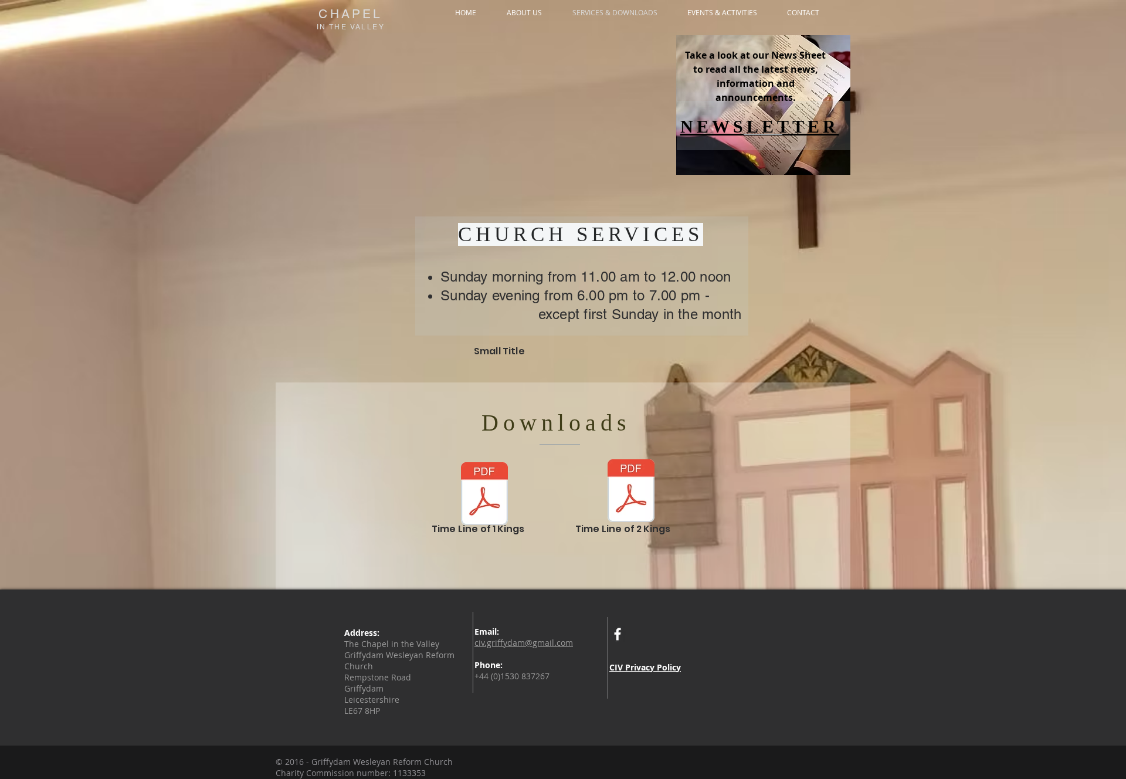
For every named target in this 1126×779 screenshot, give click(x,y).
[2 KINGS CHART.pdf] (631, 492)
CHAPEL (350, 13)
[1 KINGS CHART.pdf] (484, 495)
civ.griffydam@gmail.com (523, 642)
